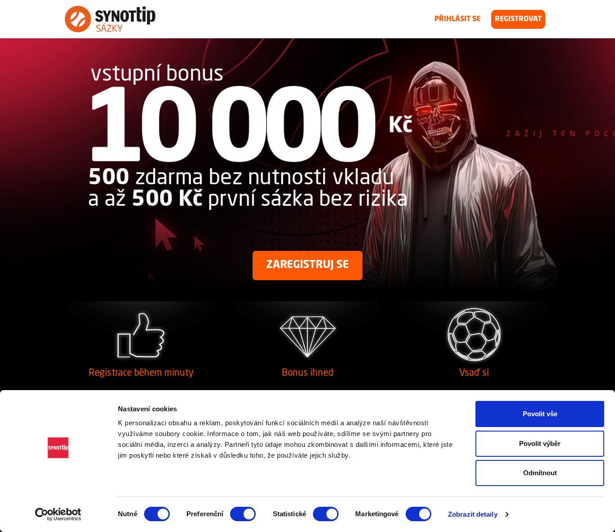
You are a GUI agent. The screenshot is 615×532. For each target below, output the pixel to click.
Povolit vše (540, 414)
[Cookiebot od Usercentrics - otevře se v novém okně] (58, 514)
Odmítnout (540, 473)
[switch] (243, 514)
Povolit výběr (540, 443)
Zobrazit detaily (472, 514)
